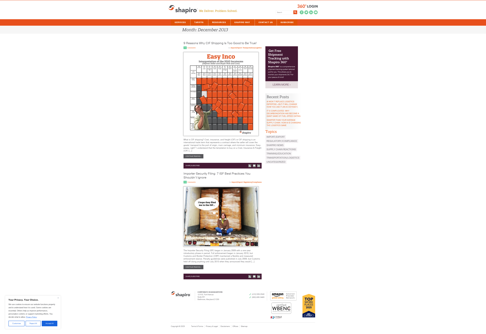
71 (185, 48)
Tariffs (199, 22)
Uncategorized (276, 161)
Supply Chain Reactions (281, 149)
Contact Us (266, 22)
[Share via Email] (254, 165)
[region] (33, 312)
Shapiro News (275, 145)
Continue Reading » (193, 156)
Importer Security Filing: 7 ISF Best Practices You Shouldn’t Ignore (217, 176)
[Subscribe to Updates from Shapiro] (249, 165)
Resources (219, 22)
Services (180, 22)
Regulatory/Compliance (253, 182)
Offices (235, 326)
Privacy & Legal (212, 326)
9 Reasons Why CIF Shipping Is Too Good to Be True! (220, 43)
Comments (191, 48)
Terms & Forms (197, 326)
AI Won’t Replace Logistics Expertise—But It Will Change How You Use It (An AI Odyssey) (282, 104)
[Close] (58, 297)
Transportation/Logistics (252, 48)
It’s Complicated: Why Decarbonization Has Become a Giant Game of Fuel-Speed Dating (283, 113)
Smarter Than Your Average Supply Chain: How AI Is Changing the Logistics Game (284, 123)
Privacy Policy (31, 317)
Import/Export (236, 48)
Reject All (33, 323)
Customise (16, 323)
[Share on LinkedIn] (258, 165)
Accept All (50, 323)
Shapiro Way (242, 22)
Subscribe (287, 22)
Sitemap (244, 326)
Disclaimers (225, 326)
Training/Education (279, 153)
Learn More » (282, 84)
